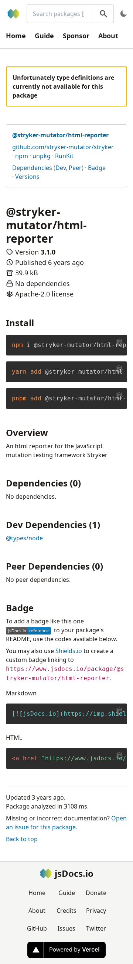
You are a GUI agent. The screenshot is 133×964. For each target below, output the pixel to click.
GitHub (37, 928)
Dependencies (32, 168)
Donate (96, 893)
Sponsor (76, 35)
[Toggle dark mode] (123, 13)
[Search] (103, 13)
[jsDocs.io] (13, 14)
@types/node (24, 538)
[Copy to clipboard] (119, 342)
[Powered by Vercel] (66, 950)
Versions (27, 177)
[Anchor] (38, 322)
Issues (66, 928)
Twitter (96, 928)
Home (16, 35)
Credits (66, 910)
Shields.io (68, 651)
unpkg (42, 156)
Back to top (22, 839)
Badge (97, 168)
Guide (44, 35)
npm (21, 156)
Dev (60, 168)
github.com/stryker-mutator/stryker (63, 147)
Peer (75, 168)
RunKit (64, 156)
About (108, 35)
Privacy (96, 910)
